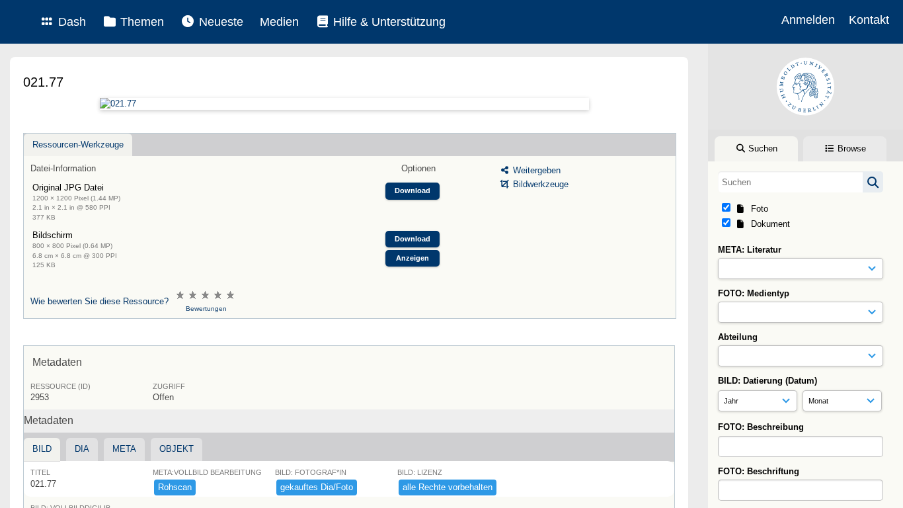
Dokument (768, 224)
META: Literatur (749, 250)
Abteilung (738, 337)
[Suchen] (873, 181)
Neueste (219, 21)
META (124, 449)
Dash (70, 21)
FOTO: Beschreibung (761, 427)
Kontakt (869, 19)
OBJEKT (176, 449)
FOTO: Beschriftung (758, 471)
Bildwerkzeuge (539, 184)
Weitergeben (535, 170)
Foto (757, 209)
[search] (800, 181)
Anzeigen (412, 258)
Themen (140, 21)
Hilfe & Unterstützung (388, 21)
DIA (82, 449)
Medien (279, 21)
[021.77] (344, 104)
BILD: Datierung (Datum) (767, 381)
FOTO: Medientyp (753, 293)
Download (412, 190)
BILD (42, 449)
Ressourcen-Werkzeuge (78, 144)
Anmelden (808, 19)
